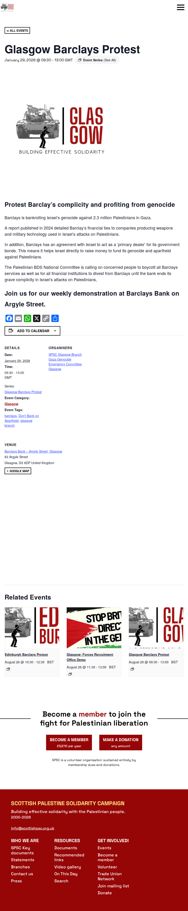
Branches (20, 866)
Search (61, 880)
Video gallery (67, 866)
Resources (67, 841)
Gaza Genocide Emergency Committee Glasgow (65, 364)
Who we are (25, 841)
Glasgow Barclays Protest (23, 392)
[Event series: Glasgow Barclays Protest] (132, 669)
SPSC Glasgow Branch (65, 354)
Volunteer (107, 866)
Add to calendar (33, 330)
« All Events (17, 30)
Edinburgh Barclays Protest (26, 654)
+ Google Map (18, 471)
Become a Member (69, 742)
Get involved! (113, 841)
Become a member (107, 857)
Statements (22, 859)
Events (104, 847)
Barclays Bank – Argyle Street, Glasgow (33, 451)
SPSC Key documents (22, 850)
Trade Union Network (110, 876)
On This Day (65, 873)
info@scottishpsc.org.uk (32, 828)
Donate (105, 892)
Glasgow (11, 403)
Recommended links (69, 857)
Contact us (22, 873)
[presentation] (32, 627)
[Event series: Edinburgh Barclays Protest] (8, 669)
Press (16, 880)
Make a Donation (120, 742)
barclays (11, 415)
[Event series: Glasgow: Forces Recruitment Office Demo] (70, 674)
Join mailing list (113, 886)
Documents (65, 847)
